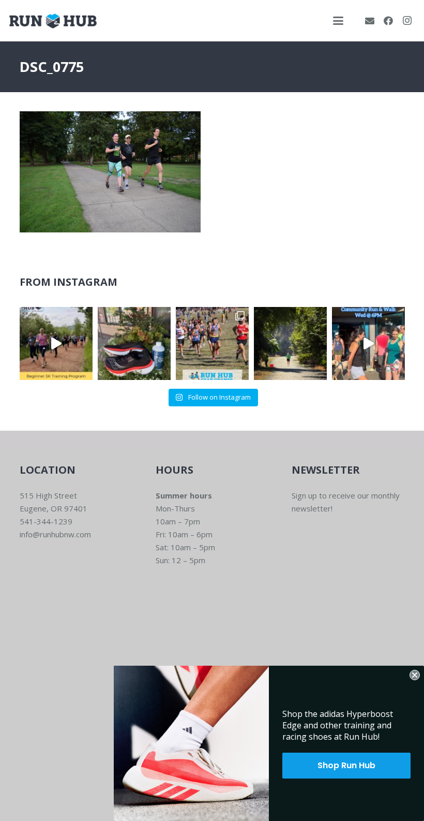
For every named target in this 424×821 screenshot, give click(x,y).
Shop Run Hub (346, 765)
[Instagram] (407, 20)
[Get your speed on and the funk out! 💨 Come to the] (134, 343)
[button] (338, 21)
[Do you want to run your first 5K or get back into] (56, 343)
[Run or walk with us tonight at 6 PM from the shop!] (368, 343)
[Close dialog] (415, 675)
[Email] (369, 20)
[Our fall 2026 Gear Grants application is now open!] (212, 343)
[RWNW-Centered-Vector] (53, 21)
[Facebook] (388, 20)
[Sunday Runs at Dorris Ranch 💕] (290, 343)
